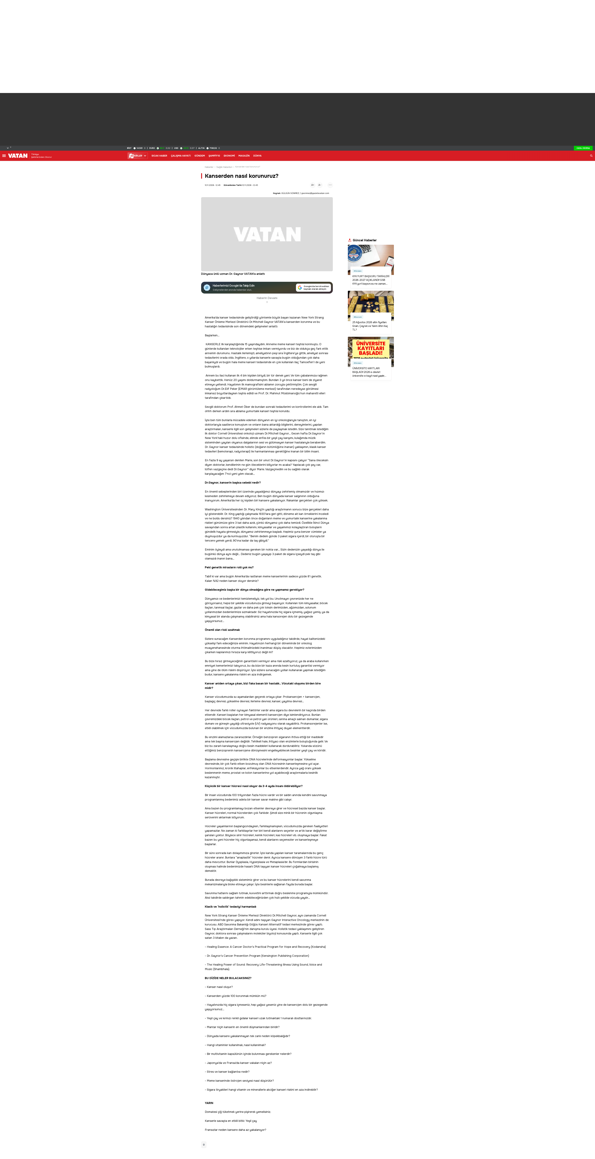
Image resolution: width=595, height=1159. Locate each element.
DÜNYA (257, 155)
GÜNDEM (199, 155)
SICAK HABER (159, 155)
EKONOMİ (229, 155)
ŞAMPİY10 (214, 155)
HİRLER (136, 155)
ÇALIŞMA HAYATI (181, 155)
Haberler (209, 167)
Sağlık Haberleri (224, 167)
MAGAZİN (244, 155)
